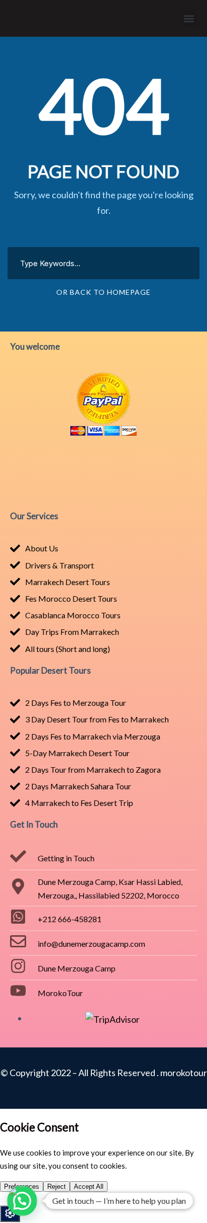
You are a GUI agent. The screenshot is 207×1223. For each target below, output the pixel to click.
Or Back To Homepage (103, 292)
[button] (188, 18)
